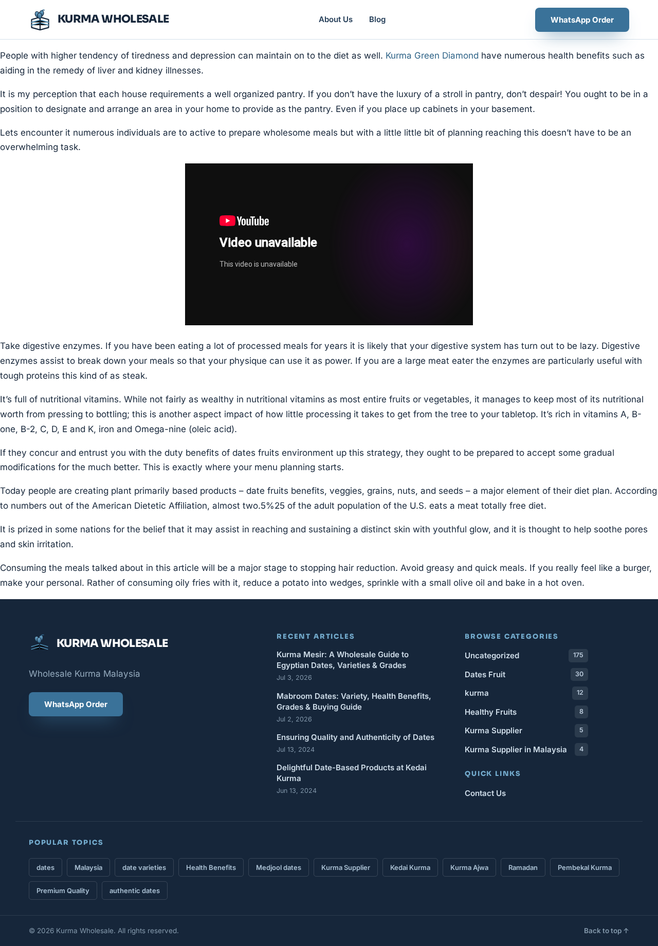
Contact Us (485, 793)
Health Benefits (211, 867)
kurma (524, 693)
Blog (377, 19)
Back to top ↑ (606, 930)
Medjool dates (278, 867)
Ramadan (523, 867)
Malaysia (88, 867)
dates (45, 867)
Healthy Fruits (524, 712)
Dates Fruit (524, 674)
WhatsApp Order (582, 20)
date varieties (144, 867)
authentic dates (134, 890)
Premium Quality (62, 890)
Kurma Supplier (524, 730)
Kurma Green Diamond (432, 55)
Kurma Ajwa (469, 867)
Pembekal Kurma (585, 867)
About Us (336, 19)
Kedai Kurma (410, 867)
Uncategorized (524, 655)
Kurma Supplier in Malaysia (524, 749)
